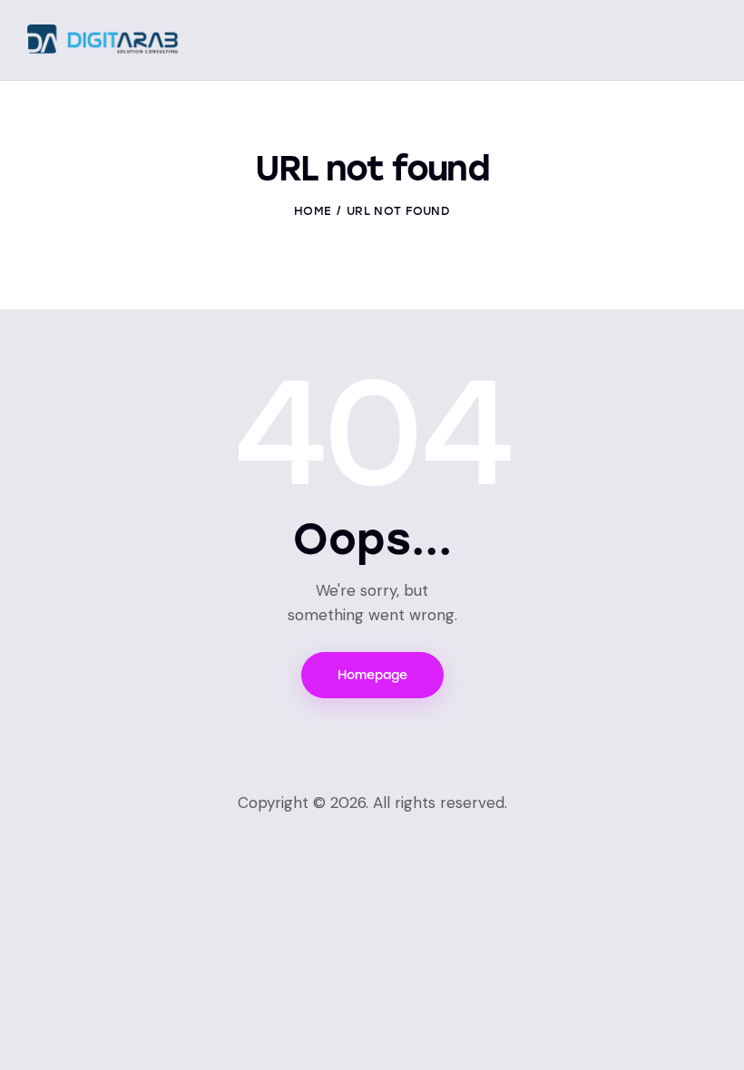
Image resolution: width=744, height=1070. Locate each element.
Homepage (372, 675)
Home (312, 211)
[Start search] (703, 42)
